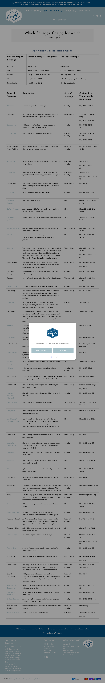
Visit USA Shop (41, 350)
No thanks (63, 350)
